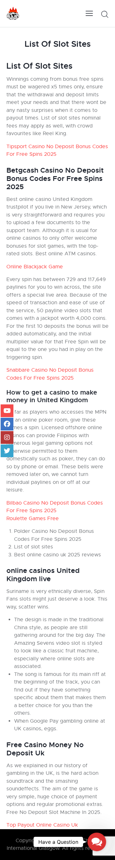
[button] (97, 842)
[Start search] (105, 14)
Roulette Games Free (32, 518)
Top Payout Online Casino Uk (42, 825)
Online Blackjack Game (34, 267)
